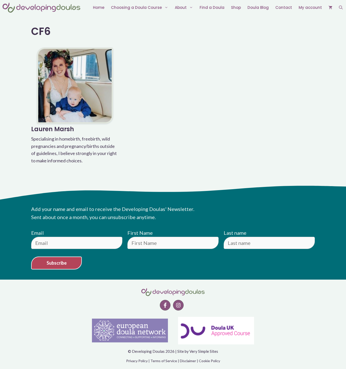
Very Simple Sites (203, 351)
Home (98, 7)
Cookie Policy (209, 361)
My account (310, 7)
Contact (283, 7)
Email (37, 233)
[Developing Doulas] (41, 7)
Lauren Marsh (52, 129)
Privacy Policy (137, 361)
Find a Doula (212, 7)
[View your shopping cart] (330, 7)
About (181, 7)
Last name (235, 233)
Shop (236, 7)
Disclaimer (188, 361)
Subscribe (57, 263)
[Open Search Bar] (341, 7)
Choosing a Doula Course (136, 7)
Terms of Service (163, 361)
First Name (140, 233)
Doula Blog (258, 7)
